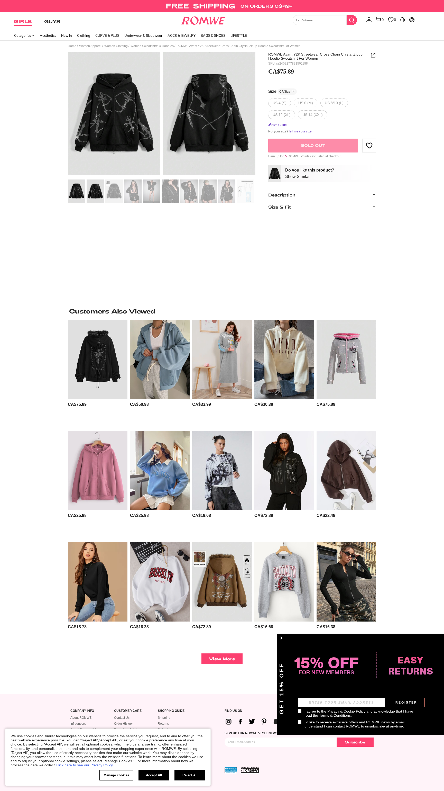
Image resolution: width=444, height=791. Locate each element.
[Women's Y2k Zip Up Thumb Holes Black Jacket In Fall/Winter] (346, 582)
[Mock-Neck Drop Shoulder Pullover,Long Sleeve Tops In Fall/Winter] (97, 582)
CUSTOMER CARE (128, 711)
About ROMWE (80, 718)
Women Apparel (90, 46)
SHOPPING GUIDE (171, 711)
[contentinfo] (77, 404)
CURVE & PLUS (107, 35)
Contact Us (122, 718)
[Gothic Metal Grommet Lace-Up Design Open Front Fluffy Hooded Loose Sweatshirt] (97, 359)
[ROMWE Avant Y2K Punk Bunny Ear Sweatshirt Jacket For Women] (346, 359)
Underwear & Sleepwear (143, 35)
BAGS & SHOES (213, 35)
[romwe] (203, 19)
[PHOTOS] (161, 114)
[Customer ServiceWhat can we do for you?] (402, 19)
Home (72, 46)
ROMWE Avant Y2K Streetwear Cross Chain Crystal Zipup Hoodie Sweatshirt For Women (315, 56)
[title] (222, 311)
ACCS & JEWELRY (182, 35)
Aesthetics (48, 35)
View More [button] (222, 658)
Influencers (78, 723)
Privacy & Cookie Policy (346, 711)
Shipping (164, 718)
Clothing (83, 35)
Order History (123, 723)
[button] (369, 145)
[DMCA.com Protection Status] (250, 770)
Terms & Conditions (335, 715)
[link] (222, 6)
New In (66, 35)
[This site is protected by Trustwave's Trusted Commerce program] (231, 770)
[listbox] (369, 19)
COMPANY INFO (82, 711)
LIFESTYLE (238, 35)
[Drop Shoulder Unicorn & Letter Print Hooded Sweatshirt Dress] (222, 359)
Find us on (233, 711)
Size (279, 91)
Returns (163, 723)
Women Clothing (116, 46)
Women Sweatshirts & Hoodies (152, 46)
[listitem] (97, 373)
